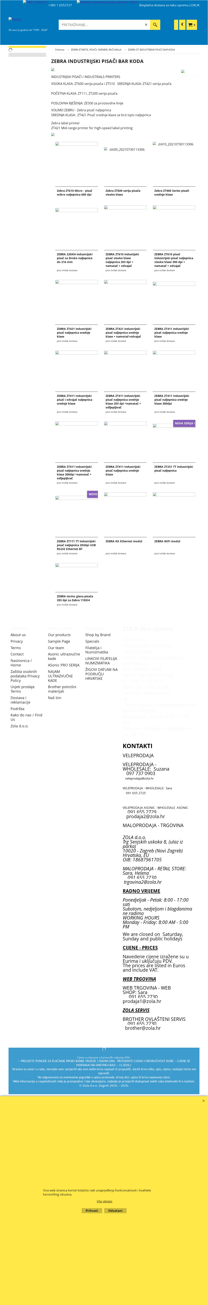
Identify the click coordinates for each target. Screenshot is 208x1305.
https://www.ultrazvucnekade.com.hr (163, 705)
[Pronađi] (155, 25)
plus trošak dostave (67, 270)
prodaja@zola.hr (134, 798)
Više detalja (104, 1201)
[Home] (39, 22)
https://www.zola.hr (150, 693)
